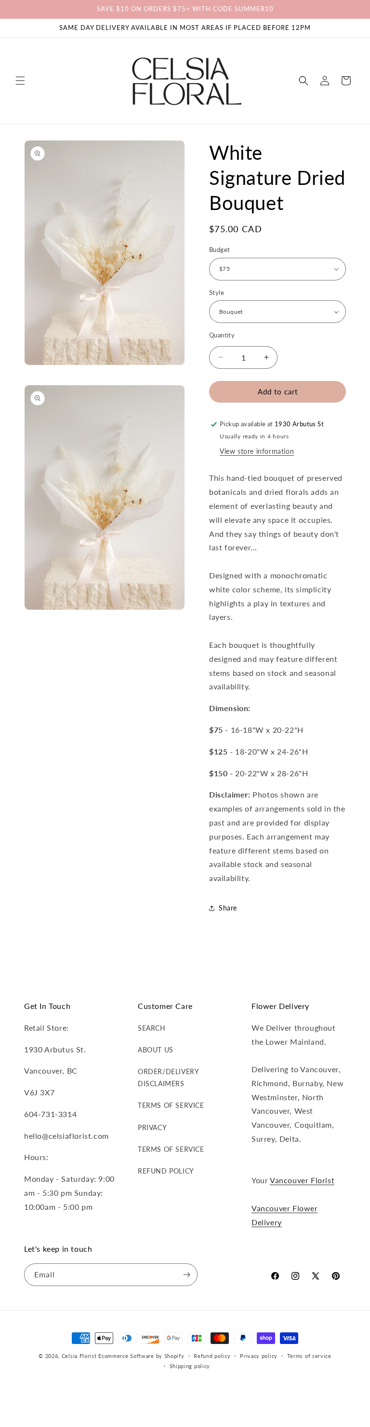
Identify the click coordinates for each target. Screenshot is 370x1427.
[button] (20, 80)
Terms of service (309, 1356)
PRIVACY (152, 1127)
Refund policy (212, 1356)
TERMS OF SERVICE (171, 1105)
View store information (257, 451)
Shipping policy (190, 1366)
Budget (219, 249)
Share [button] (228, 908)
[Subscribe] (186, 1274)
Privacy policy (259, 1356)
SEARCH (152, 1028)
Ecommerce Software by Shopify (141, 1356)
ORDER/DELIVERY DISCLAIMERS (168, 1077)
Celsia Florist (79, 1356)
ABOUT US (155, 1050)
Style (216, 292)
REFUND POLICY (166, 1171)
